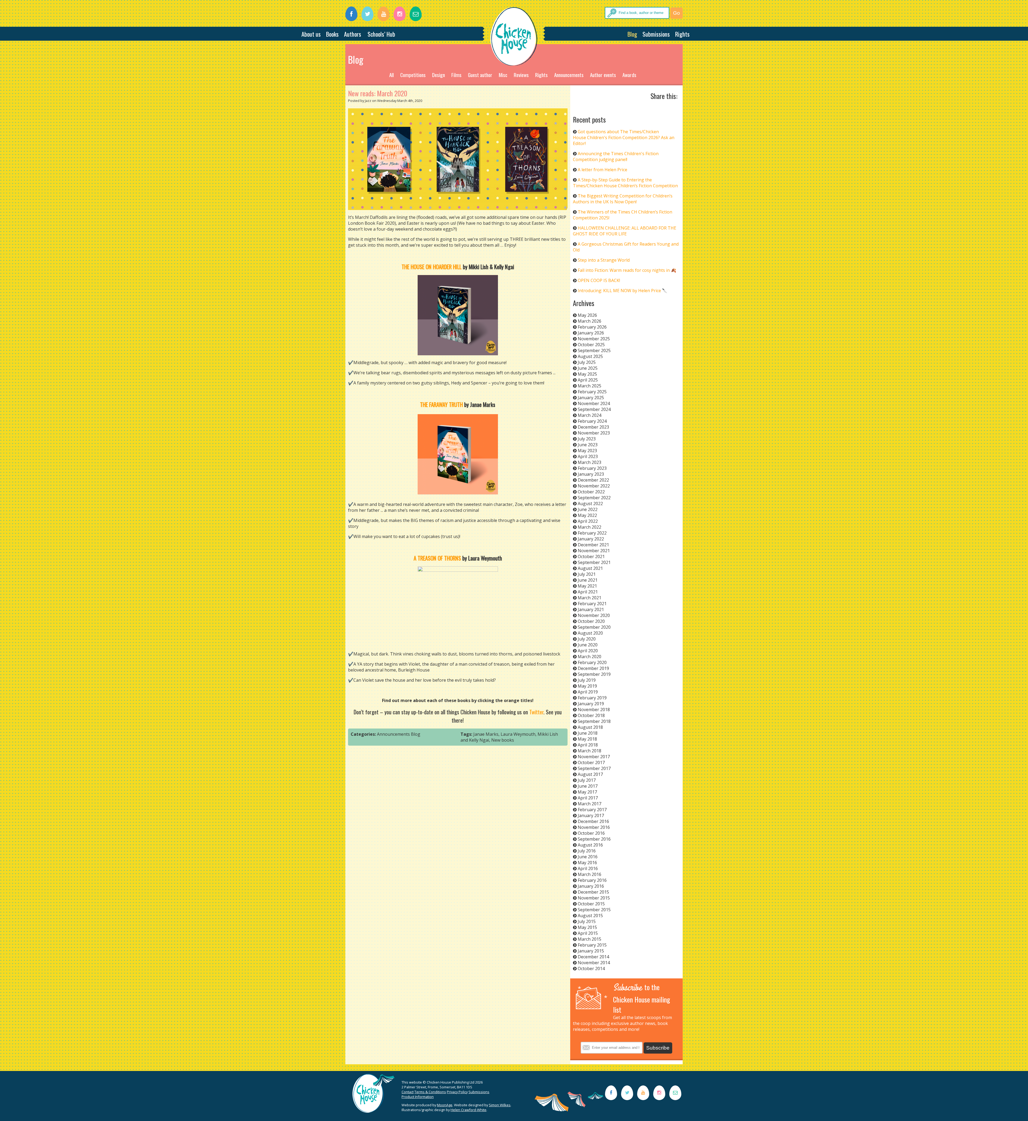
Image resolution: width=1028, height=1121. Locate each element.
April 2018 (588, 745)
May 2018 (587, 739)
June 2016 (588, 857)
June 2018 (588, 733)
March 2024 (589, 415)
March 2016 (589, 874)
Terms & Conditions (430, 1091)
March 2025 (589, 386)
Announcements (569, 75)
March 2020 (589, 656)
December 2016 (593, 821)
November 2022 (594, 486)
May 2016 (587, 862)
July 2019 (587, 680)
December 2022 (593, 480)
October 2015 (591, 904)
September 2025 (594, 350)
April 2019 (588, 692)
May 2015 (587, 927)
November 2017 (594, 757)
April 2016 (588, 868)
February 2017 (592, 810)
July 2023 (587, 439)
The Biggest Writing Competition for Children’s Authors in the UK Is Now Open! (622, 199)
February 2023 (592, 468)
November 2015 (594, 898)
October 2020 (591, 621)
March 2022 (589, 527)
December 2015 (593, 892)
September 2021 (594, 562)
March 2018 (589, 751)
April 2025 (588, 380)
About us (311, 33)
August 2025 (590, 356)
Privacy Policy (457, 1091)
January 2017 (591, 815)
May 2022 (587, 515)
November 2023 (594, 433)
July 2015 (587, 921)
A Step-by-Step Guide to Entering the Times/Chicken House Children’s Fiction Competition (625, 183)
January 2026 (591, 333)
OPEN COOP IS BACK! (599, 280)
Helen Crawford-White (468, 1109)
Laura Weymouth (518, 734)
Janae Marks (485, 734)
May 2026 (587, 315)
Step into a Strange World (604, 260)
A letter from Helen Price (602, 170)
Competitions (413, 75)
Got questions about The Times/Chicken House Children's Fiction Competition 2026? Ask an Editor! (623, 137)
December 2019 (593, 668)
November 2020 (594, 615)
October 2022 (591, 492)
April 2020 (588, 651)
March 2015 (589, 939)
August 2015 (590, 915)
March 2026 (589, 321)
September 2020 (594, 627)
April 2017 (588, 798)
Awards (629, 75)
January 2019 (591, 704)
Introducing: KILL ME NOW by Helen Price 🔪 (622, 290)
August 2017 (590, 774)
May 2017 (587, 792)
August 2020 (590, 633)
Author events (603, 75)
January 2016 (591, 886)
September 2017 (594, 768)
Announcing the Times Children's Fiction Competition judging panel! (616, 156)
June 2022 (588, 509)
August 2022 (590, 503)
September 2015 (594, 910)
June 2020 (588, 645)
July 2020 (587, 639)
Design (438, 75)
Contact (408, 1091)
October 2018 (591, 715)
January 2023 (591, 474)
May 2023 (587, 450)
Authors (352, 33)
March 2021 (589, 598)
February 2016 (592, 880)
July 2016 (587, 851)
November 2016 (594, 827)
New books (502, 740)
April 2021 (588, 592)
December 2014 (593, 957)
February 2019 (592, 698)
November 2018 (594, 709)
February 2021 (592, 604)
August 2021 (590, 568)
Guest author (480, 75)
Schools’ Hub (381, 33)
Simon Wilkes (500, 1105)
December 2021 (593, 545)
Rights (682, 33)
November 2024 (594, 403)
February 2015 (592, 945)
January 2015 (591, 951)
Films (456, 75)
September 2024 (594, 409)
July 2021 (587, 574)
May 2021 (587, 586)
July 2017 (587, 780)
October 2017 (591, 762)
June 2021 (588, 580)
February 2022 (592, 533)
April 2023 (588, 456)
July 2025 (587, 362)
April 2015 (588, 933)
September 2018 (594, 721)
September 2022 (594, 498)
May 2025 (587, 374)
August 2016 (590, 845)
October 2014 (591, 968)
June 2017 (588, 786)
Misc (503, 75)
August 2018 (590, 727)
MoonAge (444, 1105)
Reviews (521, 75)
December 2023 (593, 427)
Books (332, 33)
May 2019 (587, 686)
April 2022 (588, 521)
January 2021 (591, 609)
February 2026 (592, 327)
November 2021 (594, 551)
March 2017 (589, 804)
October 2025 (591, 345)
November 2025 (594, 339)
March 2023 (589, 462)
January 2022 (591, 539)
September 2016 (594, 839)
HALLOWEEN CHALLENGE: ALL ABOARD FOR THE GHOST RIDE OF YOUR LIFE (624, 231)
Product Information (418, 1096)
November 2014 (594, 963)
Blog (632, 33)
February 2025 (592, 392)
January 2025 (591, 398)
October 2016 (591, 833)
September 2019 (594, 674)
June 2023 (588, 445)
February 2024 (592, 421)
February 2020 (592, 662)
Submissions (656, 33)
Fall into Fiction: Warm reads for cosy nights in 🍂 (627, 270)
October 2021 (591, 556)
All (391, 75)
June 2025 (588, 368)
